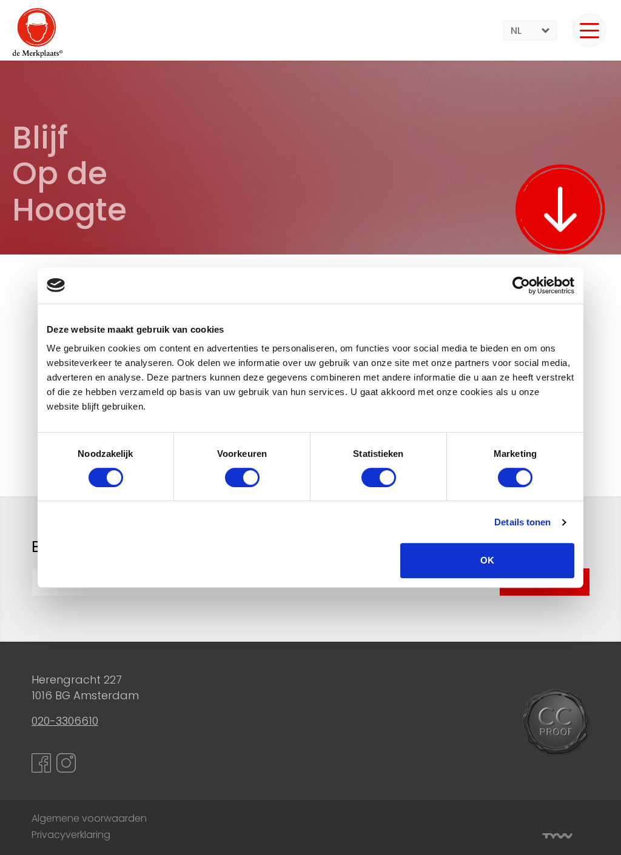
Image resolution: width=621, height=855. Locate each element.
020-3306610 (65, 720)
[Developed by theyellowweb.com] (557, 836)
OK (487, 560)
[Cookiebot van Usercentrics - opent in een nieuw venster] (521, 285)
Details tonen (522, 522)
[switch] (242, 477)
